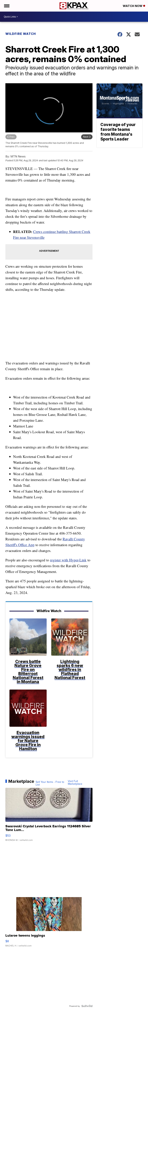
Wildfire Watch (20, 34)
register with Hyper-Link (68, 560)
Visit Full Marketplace (75, 782)
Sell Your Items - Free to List (50, 783)
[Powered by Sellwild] (86, 1006)
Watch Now (133, 6)
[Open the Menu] (6, 6)
